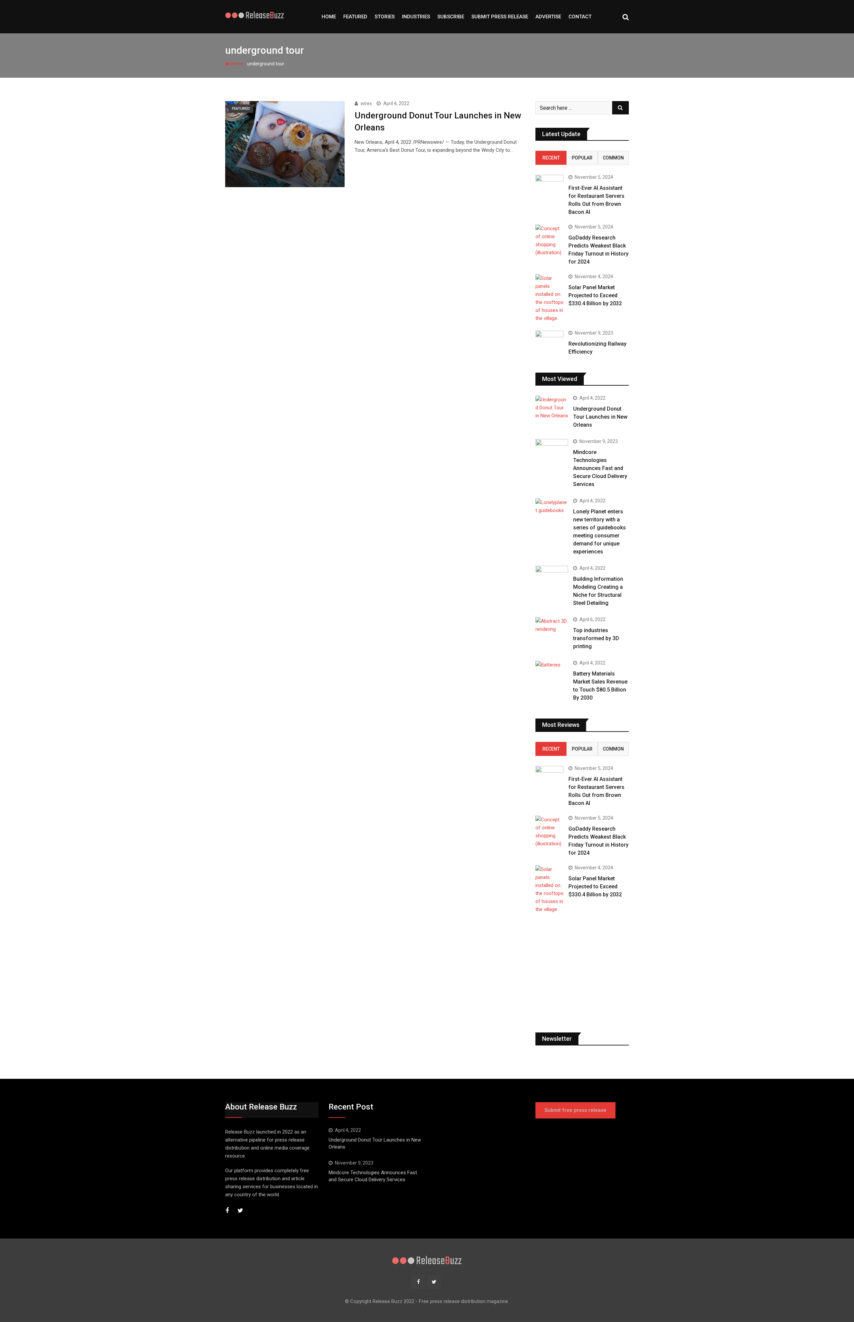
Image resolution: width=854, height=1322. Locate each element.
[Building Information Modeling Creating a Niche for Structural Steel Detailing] (551, 579)
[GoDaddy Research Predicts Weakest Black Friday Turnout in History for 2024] (549, 241)
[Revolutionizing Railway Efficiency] (549, 342)
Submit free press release (575, 1110)
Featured (355, 17)
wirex (366, 103)
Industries (416, 17)
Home (329, 17)
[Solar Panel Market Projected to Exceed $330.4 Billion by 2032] (549, 298)
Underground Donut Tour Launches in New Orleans (600, 417)
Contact (579, 17)
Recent (551, 157)
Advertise (548, 17)
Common (613, 157)
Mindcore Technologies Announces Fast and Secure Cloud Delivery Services (600, 468)
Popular (582, 157)
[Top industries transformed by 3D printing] (551, 625)
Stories (385, 17)
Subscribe (450, 17)
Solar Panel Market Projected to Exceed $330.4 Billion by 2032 (595, 295)
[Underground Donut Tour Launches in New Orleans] (551, 408)
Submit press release (499, 17)
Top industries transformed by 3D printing (596, 638)
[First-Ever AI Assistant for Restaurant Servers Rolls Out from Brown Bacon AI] (549, 186)
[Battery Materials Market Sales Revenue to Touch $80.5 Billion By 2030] (551, 664)
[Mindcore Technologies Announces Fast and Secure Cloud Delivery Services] (551, 452)
